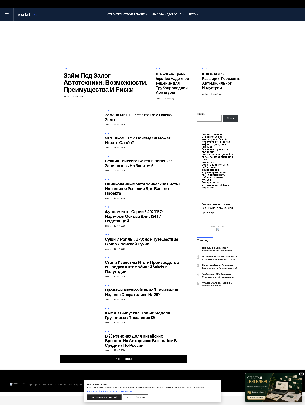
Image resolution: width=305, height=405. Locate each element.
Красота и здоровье (166, 14)
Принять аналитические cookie (104, 397)
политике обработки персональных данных (109, 391)
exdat (66, 96)
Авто (192, 14)
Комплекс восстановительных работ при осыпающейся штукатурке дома (215, 167)
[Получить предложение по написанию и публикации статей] (273, 387)
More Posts (124, 359)
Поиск (201, 113)
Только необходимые (135, 397)
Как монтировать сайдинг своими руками (213, 177)
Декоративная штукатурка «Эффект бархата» (216, 185)
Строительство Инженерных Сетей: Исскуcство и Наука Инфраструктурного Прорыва (216, 141)
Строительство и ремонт (126, 14)
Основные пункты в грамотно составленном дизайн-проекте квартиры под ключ (217, 154)
